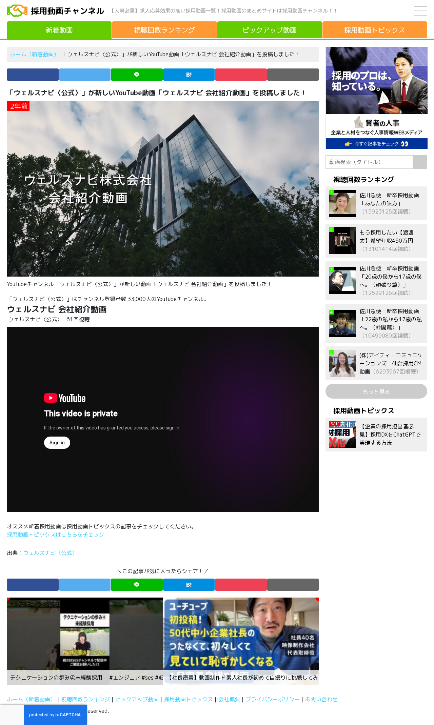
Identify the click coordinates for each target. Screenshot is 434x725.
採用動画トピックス (188, 699)
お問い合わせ (321, 699)
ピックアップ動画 (137, 699)
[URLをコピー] (293, 74)
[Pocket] (241, 74)
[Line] (137, 74)
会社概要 (229, 699)
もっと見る (376, 392)
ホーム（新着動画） (34, 54)
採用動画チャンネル (67, 11)
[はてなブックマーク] (189, 74)
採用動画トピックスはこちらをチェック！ (59, 534)
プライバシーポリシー (272, 699)
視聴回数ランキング (85, 699)
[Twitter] (85, 74)
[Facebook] (33, 74)
